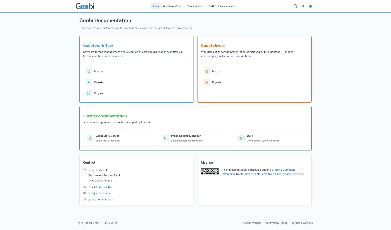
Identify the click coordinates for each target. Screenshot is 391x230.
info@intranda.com (99, 193)
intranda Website (302, 222)
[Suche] (295, 6)
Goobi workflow (172, 6)
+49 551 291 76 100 (100, 186)
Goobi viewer (194, 6)
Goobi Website (252, 222)
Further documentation (221, 6)
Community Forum (276, 222)
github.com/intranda (100, 199)
